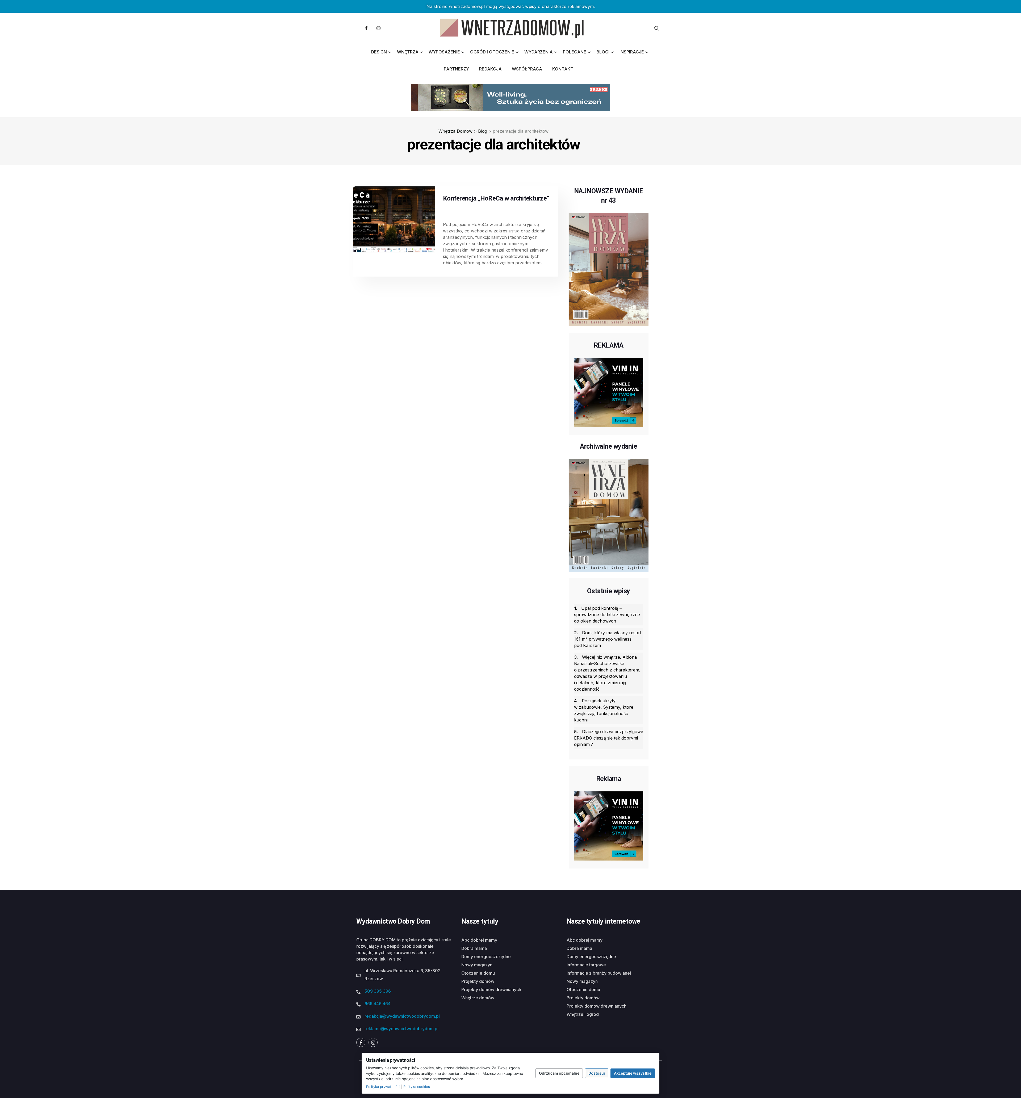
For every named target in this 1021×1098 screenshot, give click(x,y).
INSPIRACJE (632, 52)
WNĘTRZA (408, 52)
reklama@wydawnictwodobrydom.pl (401, 1028)
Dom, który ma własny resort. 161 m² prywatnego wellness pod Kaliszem (608, 639)
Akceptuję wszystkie (632, 1073)
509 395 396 (378, 991)
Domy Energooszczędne (486, 956)
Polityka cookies (416, 1086)
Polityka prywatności (383, 1086)
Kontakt (562, 69)
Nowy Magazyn (476, 964)
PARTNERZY (456, 69)
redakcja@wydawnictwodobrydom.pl (402, 1016)
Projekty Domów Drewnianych (491, 989)
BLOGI (602, 52)
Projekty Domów (477, 981)
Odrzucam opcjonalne (559, 1073)
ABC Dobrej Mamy (479, 940)
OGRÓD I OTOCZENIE (492, 52)
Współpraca (527, 69)
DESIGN (379, 52)
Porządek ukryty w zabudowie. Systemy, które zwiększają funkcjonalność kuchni (603, 710)
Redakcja (490, 69)
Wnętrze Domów (477, 997)
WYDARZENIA (538, 52)
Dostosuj (596, 1073)
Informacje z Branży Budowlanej (599, 973)
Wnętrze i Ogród (583, 1014)
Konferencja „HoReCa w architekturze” (496, 198)
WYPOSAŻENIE (444, 52)
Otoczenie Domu (478, 973)
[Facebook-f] (366, 28)
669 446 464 (378, 1003)
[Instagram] (378, 28)
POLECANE (574, 52)
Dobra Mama (474, 948)
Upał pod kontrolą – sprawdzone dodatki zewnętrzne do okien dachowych (607, 615)
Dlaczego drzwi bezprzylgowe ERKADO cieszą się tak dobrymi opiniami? (608, 738)
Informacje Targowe (586, 964)
